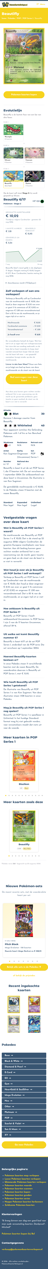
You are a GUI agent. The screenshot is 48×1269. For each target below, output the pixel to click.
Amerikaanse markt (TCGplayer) (22, 283)
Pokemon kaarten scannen (19, 1189)
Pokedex (11, 18)
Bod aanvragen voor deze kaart (24, 379)
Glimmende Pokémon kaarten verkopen (25, 1182)
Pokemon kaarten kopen (24, 95)
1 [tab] (5, 795)
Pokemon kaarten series (17, 1199)
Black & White (12, 1061)
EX (6, 1078)
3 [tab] (12, 795)
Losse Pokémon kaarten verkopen (22, 1179)
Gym (7, 1084)
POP (19, 18)
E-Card (8, 1072)
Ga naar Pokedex (24, 1145)
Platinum (9, 1112)
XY (6, 1135)
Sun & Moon (11, 1129)
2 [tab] (9, 795)
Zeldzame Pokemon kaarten (19, 1205)
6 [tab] (22, 795)
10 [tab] (35, 795)
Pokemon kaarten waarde (18, 1185)
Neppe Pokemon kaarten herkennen (24, 1202)
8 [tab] (28, 795)
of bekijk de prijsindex (24, 976)
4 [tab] (15, 795)
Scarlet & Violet (13, 1124)
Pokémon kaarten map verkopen (22, 1176)
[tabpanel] (24, 770)
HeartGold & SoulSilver (17, 1090)
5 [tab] (19, 795)
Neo (7, 1101)
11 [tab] (38, 795)
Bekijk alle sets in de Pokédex (23, 967)
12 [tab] (42, 795)
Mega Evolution (13, 1095)
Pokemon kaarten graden (18, 1195)
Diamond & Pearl (14, 1067)
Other (8, 1107)
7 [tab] (25, 795)
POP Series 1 (28, 18)
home (4, 18)
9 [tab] (32, 795)
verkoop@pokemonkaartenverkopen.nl (22, 1249)
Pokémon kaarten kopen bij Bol (18, 1234)
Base (7, 1055)
